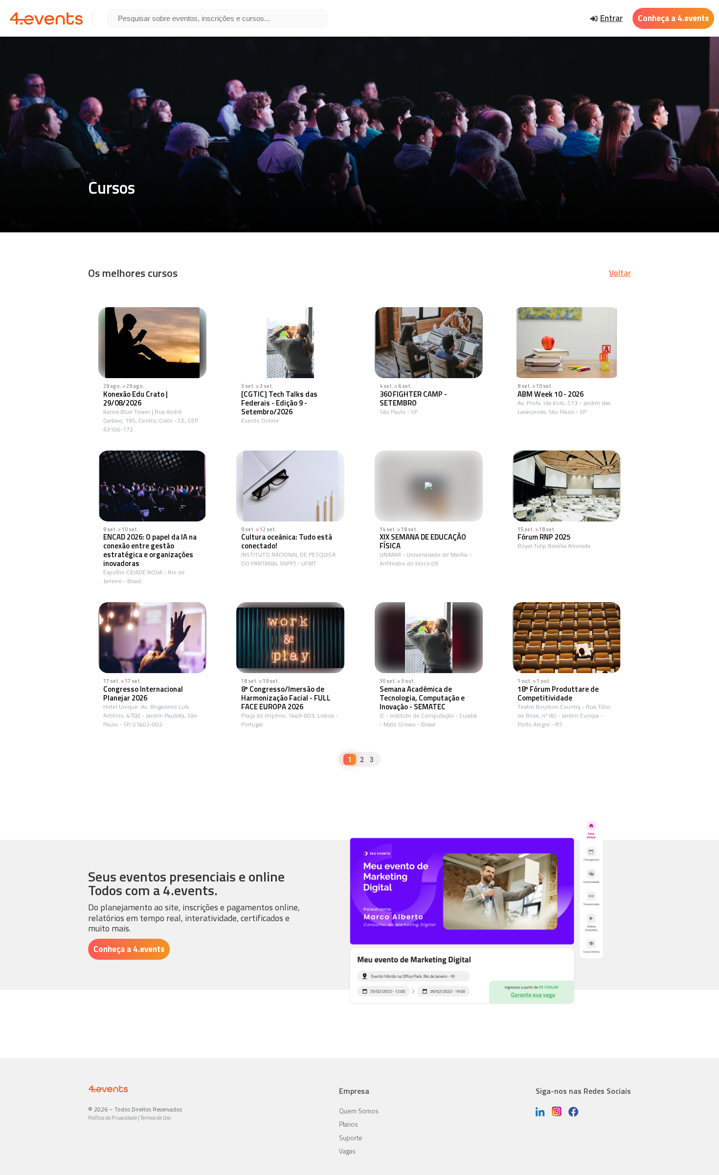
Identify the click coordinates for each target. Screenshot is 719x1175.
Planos (348, 1124)
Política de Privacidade (112, 1118)
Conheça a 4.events (673, 18)
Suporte (350, 1138)
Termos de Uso (155, 1118)
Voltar (620, 273)
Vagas (347, 1151)
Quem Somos (359, 1111)
